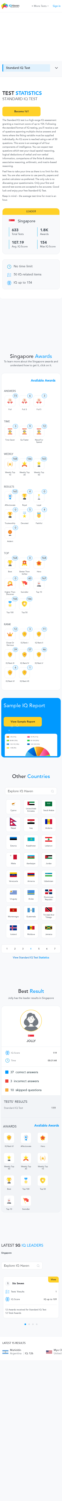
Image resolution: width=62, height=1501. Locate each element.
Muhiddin (15, 1350)
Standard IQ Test (18, 68)
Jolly (31, 1041)
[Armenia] (31, 874)
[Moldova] (31, 927)
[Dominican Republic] (48, 891)
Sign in (57, 6)
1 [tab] (25, 1324)
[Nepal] (13, 821)
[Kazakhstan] (31, 839)
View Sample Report (23, 721)
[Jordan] (48, 856)
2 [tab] (29, 1324)
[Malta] (13, 856)
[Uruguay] (13, 892)
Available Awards (43, 380)
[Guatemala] (31, 910)
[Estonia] (13, 839)
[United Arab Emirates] (31, 803)
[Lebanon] (48, 839)
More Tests (40, 6)
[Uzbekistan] (48, 874)
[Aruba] (31, 892)
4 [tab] (36, 1324)
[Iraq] (31, 821)
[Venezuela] (13, 874)
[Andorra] (48, 821)
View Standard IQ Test (31, 957)
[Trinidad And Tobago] (48, 909)
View (53, 1279)
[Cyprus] (13, 803)
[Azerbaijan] (31, 856)
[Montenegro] (13, 910)
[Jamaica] (48, 927)
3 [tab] (32, 1324)
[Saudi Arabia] (48, 803)
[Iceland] (13, 927)
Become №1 (21, 111)
